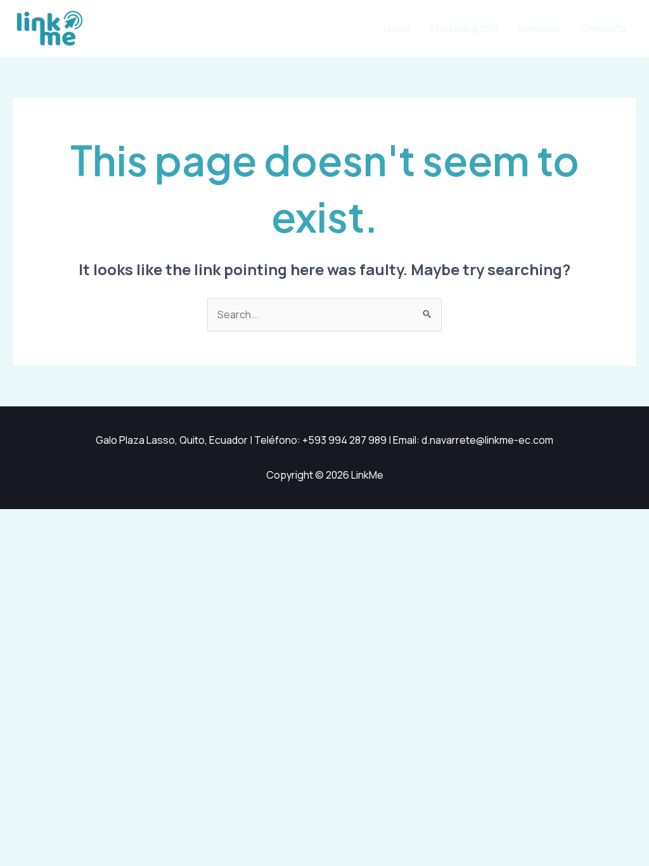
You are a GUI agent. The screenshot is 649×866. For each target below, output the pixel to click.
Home (397, 29)
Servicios (539, 29)
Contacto (603, 29)
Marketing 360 (464, 29)
